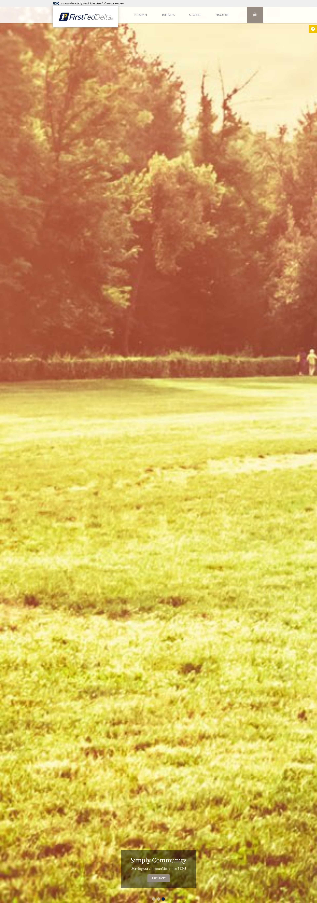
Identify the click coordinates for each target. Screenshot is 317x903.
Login (255, 15)
